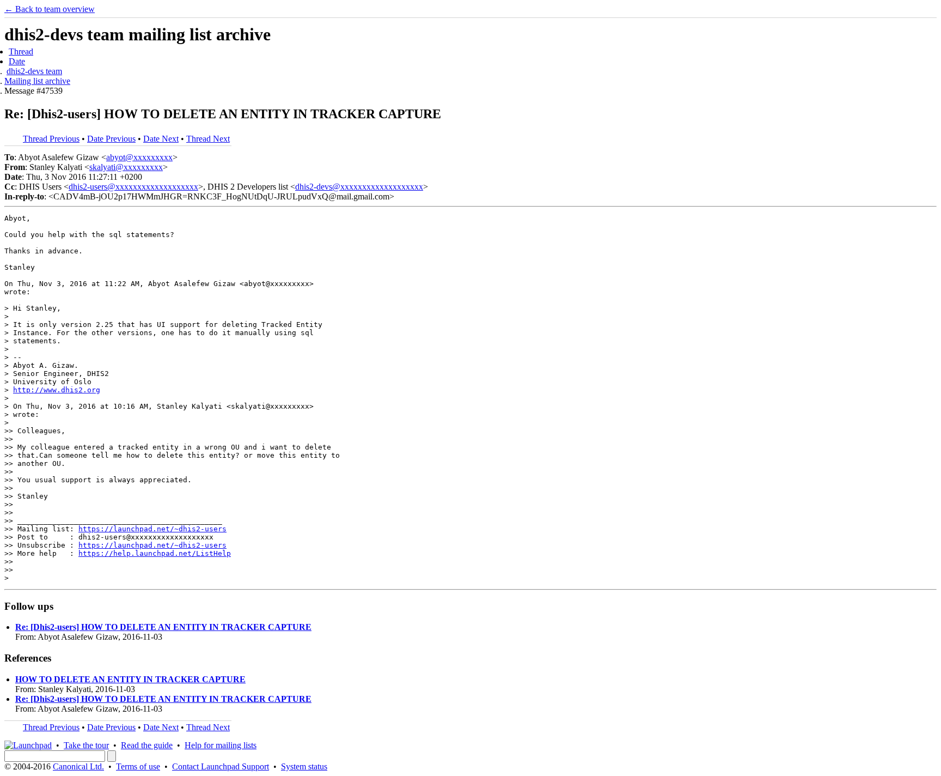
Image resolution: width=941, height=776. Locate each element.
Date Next (161, 138)
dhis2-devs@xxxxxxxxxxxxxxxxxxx (359, 186)
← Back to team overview (49, 9)
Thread (21, 51)
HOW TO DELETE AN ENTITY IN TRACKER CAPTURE (130, 679)
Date (17, 61)
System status (304, 766)
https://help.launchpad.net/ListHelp (154, 553)
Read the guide (147, 745)
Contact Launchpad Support (220, 766)
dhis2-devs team (34, 71)
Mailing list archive (37, 81)
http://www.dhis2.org (56, 390)
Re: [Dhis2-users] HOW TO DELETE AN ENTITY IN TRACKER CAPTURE (163, 627)
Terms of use (138, 766)
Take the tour (86, 745)
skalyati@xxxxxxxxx (126, 167)
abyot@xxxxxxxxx (139, 157)
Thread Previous (51, 138)
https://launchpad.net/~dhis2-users (152, 529)
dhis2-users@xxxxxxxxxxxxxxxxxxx (133, 186)
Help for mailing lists (220, 745)
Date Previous (111, 138)
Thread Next (208, 138)
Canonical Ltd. (78, 766)
